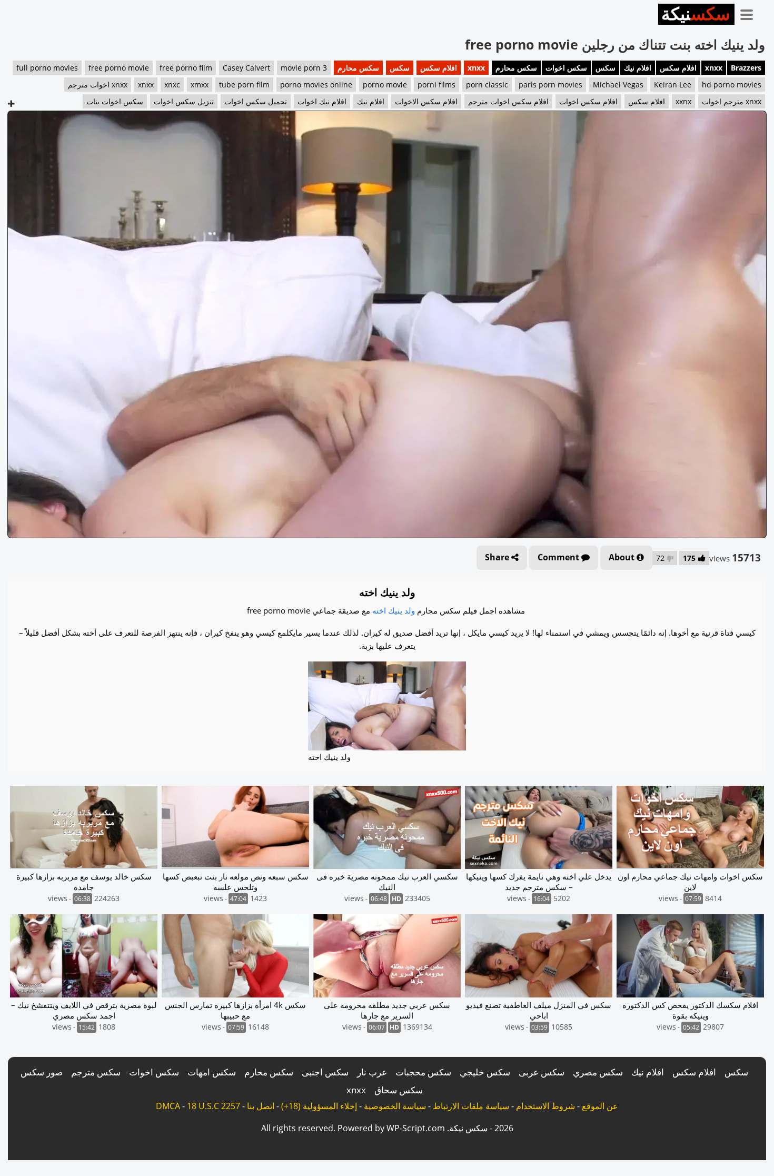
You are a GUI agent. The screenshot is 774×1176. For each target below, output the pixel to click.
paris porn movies (550, 85)
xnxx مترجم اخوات (731, 101)
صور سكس (42, 1072)
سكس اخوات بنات (114, 101)
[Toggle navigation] (750, 12)
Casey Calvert (246, 68)
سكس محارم (516, 68)
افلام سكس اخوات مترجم (508, 101)
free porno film (186, 68)
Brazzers (746, 68)
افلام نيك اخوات (321, 101)
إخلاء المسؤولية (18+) (319, 1106)
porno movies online (316, 85)
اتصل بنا (260, 1106)
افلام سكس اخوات (588, 101)
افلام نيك (637, 68)
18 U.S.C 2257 (213, 1106)
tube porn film (244, 85)
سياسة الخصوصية (395, 1106)
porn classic (487, 85)
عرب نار (372, 1072)
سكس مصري (598, 1072)
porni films (436, 85)
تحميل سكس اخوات (255, 101)
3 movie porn (304, 68)
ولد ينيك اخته (393, 610)
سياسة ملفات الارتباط (471, 1106)
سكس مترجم (96, 1072)
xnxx (713, 68)
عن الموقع (600, 1106)
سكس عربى (541, 1072)
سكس (606, 68)
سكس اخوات (566, 68)
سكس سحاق (398, 1090)
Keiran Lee (672, 85)
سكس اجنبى (325, 1072)
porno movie (385, 85)
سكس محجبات (423, 1072)
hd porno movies (731, 85)
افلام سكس (678, 68)
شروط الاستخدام (545, 1106)
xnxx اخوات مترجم (97, 85)
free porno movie (118, 68)
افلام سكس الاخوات (426, 101)
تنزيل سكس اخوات (184, 101)
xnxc (172, 85)
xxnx (683, 101)
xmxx (200, 85)
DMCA (168, 1106)
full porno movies (47, 68)
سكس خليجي (485, 1072)
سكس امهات (211, 1072)
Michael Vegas (618, 85)
